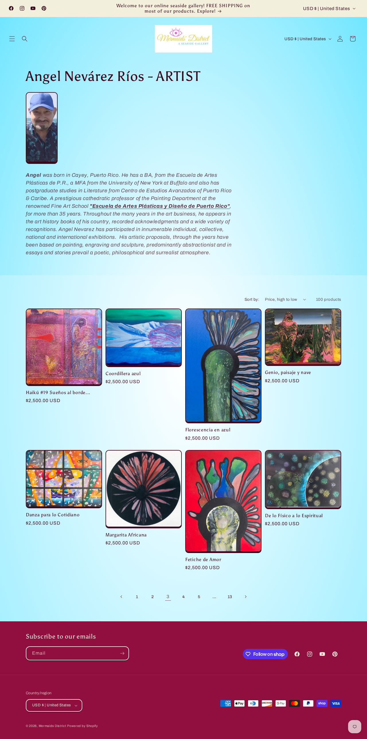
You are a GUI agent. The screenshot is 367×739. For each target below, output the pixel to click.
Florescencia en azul (207, 429)
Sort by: (252, 299)
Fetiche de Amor (203, 559)
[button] (12, 38)
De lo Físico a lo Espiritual (294, 515)
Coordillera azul (123, 373)
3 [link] (168, 596)
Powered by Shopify (82, 726)
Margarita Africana (126, 535)
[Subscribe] (122, 653)
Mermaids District (52, 726)
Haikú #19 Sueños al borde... (58, 392)
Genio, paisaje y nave (288, 372)
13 (230, 597)
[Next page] (245, 596)
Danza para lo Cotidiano (53, 514)
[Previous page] (121, 596)
